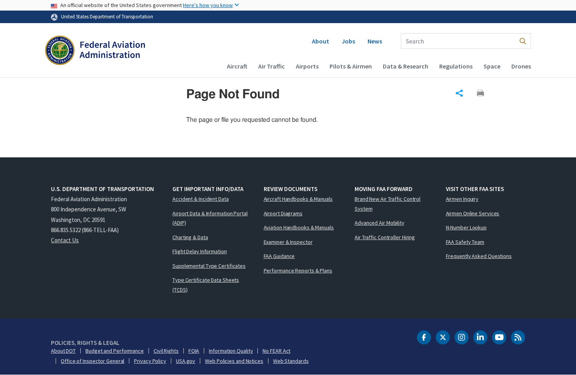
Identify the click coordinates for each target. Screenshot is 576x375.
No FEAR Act (276, 350)
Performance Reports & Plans (298, 270)
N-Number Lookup (466, 227)
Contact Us (65, 240)
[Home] (95, 51)
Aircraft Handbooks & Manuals (298, 198)
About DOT (63, 350)
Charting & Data (190, 237)
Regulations (456, 66)
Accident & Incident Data (200, 198)
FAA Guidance (279, 256)
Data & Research (405, 66)
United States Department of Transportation (107, 16)
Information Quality (231, 350)
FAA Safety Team (465, 241)
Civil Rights (166, 350)
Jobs (348, 41)
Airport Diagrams (283, 213)
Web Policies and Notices (234, 361)
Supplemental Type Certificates (209, 265)
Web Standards (291, 361)
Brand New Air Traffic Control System (387, 203)
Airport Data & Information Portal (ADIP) (210, 218)
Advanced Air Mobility (379, 222)
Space (492, 66)
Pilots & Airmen (351, 66)
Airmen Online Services (473, 213)
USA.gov (185, 361)
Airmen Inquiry (462, 198)
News (375, 41)
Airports (307, 66)
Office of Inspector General (92, 361)
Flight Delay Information (199, 251)
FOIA (193, 350)
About (320, 41)
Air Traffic (271, 66)
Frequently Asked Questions (479, 256)
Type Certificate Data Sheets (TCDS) (205, 284)
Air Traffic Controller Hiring (385, 237)
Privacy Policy (150, 361)
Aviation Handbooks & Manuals (299, 227)
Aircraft (237, 66)
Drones (521, 66)
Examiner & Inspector (288, 241)
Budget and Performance (114, 350)
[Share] (459, 93)
